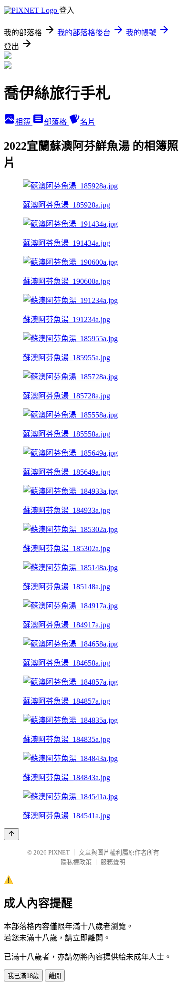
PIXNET (59, 852)
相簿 (23, 122)
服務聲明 (113, 862)
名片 (87, 122)
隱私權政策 (76, 862)
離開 (55, 976)
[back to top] (11, 834)
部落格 (56, 122)
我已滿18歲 (23, 976)
